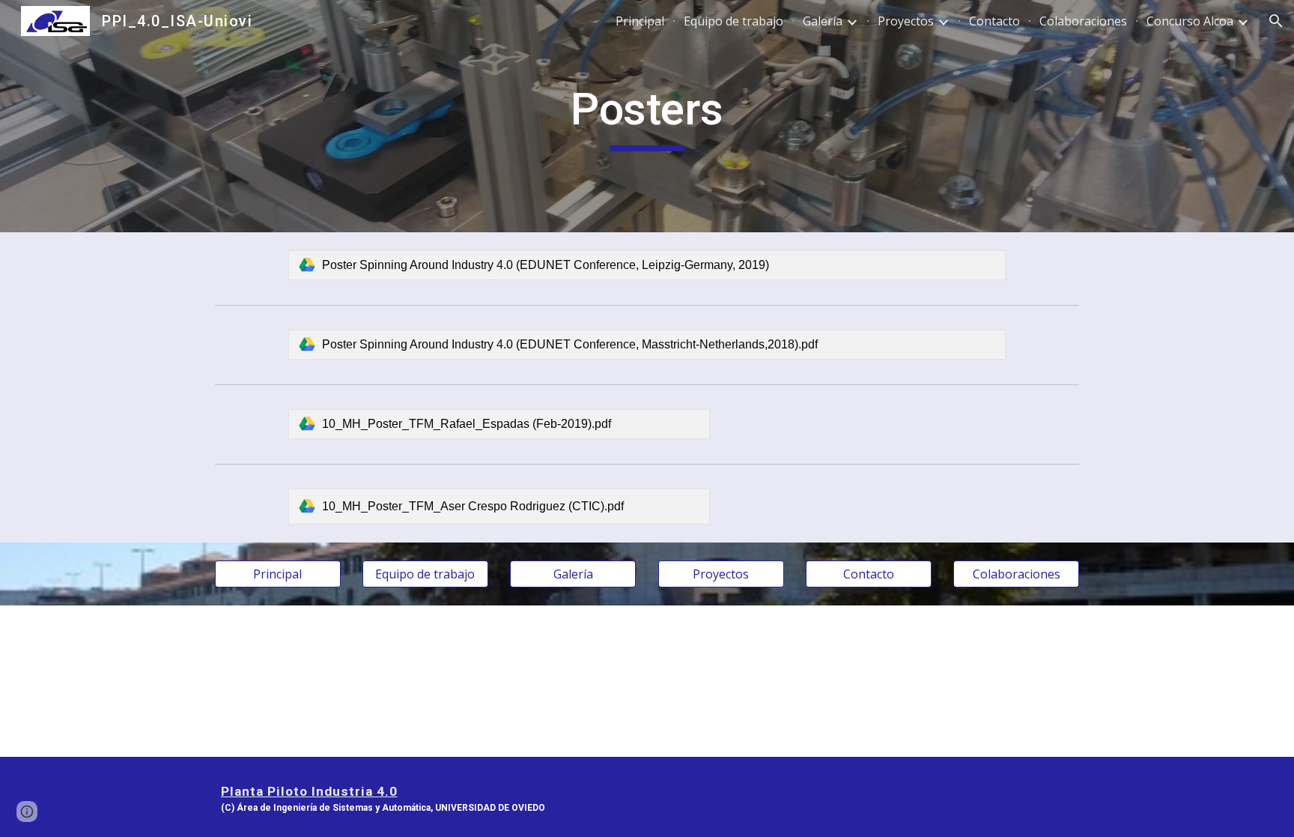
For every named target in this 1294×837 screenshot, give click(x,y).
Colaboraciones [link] (1083, 21)
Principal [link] (640, 21)
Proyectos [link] (906, 21)
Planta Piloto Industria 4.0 (309, 791)
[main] (647, 116)
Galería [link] (822, 21)
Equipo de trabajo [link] (733, 21)
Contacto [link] (994, 21)
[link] (646, 265)
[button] (1276, 21)
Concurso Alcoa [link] (1189, 21)
